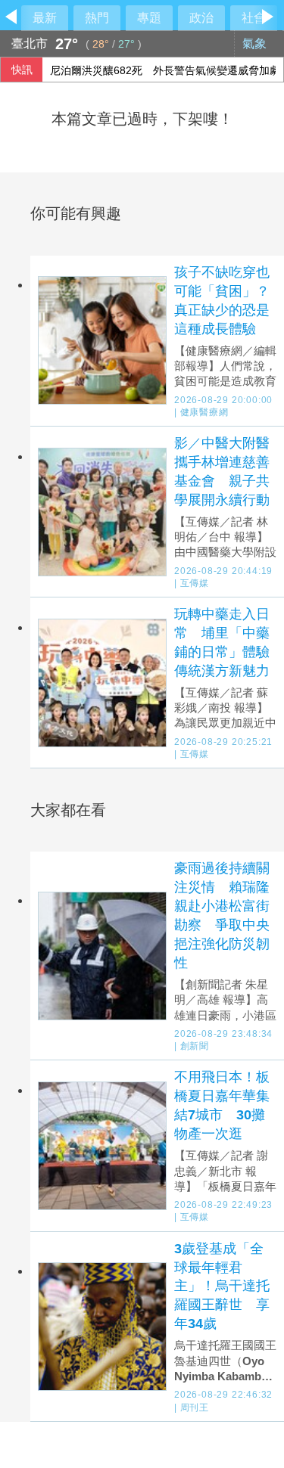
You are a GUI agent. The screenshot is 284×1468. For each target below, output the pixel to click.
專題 (149, 17)
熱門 (97, 17)
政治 (201, 17)
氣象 (256, 43)
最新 (45, 17)
